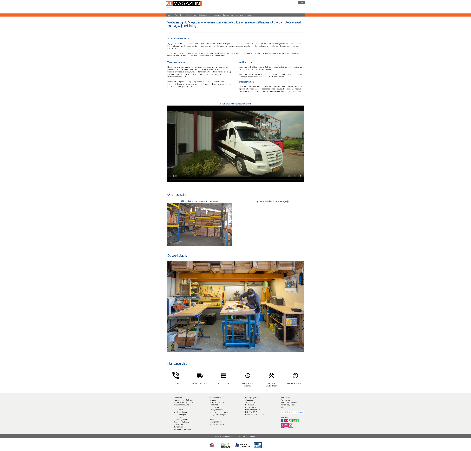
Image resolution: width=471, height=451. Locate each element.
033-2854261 (250, 407)
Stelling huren (204, 15)
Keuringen (216, 15)
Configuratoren (215, 422)
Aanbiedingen (237, 15)
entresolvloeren (274, 74)
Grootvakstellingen (181, 410)
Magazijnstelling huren (182, 429)
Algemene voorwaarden (240, 436)
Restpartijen (178, 427)
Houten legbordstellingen (184, 402)
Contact (248, 15)
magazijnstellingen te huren (253, 91)
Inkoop (226, 15)
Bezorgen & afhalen (217, 402)
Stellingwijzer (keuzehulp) (219, 424)
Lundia (221, 69)
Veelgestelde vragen (217, 415)
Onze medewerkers (289, 402)
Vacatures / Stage (288, 405)
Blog (283, 407)
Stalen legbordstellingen (183, 400)
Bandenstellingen (180, 412)
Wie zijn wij (285, 400)
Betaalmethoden (215, 405)
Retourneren (214, 407)
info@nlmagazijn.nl (252, 410)
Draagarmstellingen (181, 422)
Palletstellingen (180, 415)
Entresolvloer (179, 417)
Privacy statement (216, 410)
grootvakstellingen (246, 69)
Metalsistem (216, 74)
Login (302, 2)
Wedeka (170, 72)
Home (169, 15)
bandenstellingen (262, 69)
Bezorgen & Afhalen (199, 383)
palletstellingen (282, 67)
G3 (210, 74)
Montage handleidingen (218, 412)
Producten (179, 15)
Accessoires (178, 424)
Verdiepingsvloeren (181, 419)
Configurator (191, 15)
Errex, (206, 74)
